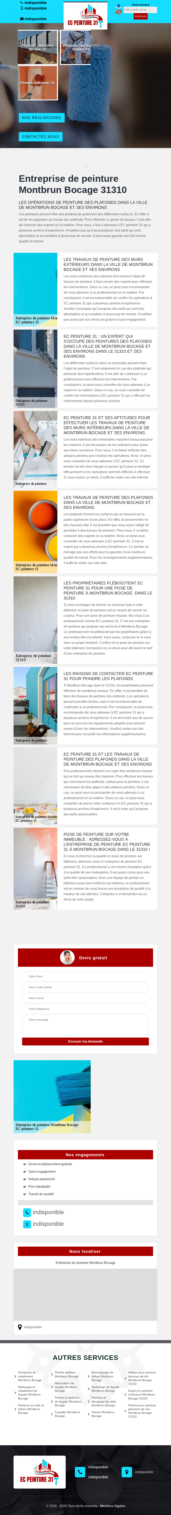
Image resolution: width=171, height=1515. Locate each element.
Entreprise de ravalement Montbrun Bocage (30, 1376)
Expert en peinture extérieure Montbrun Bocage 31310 (141, 1394)
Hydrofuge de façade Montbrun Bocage (105, 1388)
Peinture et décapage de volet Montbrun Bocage (104, 1401)
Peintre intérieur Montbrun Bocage (66, 1374)
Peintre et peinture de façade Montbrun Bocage (68, 1401)
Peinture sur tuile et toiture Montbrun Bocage (31, 1409)
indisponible (35, 3)
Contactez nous (40, 136)
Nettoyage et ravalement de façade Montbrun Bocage (29, 1392)
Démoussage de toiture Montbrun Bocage (102, 1376)
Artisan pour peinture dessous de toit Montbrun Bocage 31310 (142, 1378)
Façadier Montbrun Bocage (67, 1414)
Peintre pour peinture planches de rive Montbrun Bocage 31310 (142, 1411)
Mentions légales (112, 1506)
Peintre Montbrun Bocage (103, 1414)
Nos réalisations (41, 118)
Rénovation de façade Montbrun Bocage (66, 1387)
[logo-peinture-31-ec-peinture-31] (85, 15)
